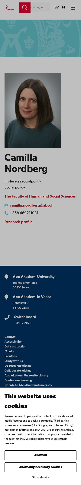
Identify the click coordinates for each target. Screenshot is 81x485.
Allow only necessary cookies (40, 467)
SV (56, 7)
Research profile (19, 222)
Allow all (40, 455)
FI (63, 7)
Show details (40, 477)
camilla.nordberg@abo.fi (31, 206)
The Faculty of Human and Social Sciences (40, 196)
